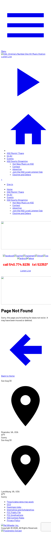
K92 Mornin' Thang (15, 153)
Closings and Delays (21, 174)
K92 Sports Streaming (17, 161)
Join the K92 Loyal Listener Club (27, 171)
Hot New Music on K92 (23, 163)
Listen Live (25, 270)
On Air (9, 155)
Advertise (17, 169)
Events (10, 158)
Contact (16, 166)
